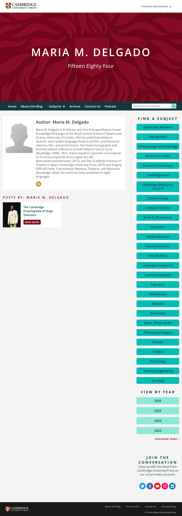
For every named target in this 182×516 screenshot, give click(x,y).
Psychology (158, 361)
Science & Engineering (158, 371)
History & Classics (158, 246)
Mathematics (158, 294)
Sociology (157, 380)
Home (12, 106)
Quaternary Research (157, 127)
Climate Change (157, 198)
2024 (157, 420)
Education (158, 227)
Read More (32, 222)
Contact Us (92, 106)
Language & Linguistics (157, 265)
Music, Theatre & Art (158, 323)
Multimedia (157, 313)
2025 (157, 411)
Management (158, 137)
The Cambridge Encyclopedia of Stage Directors (38, 211)
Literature (158, 285)
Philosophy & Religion (158, 332)
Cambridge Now (158, 175)
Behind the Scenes (157, 156)
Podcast (110, 106)
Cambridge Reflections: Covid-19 (157, 187)
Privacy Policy (169, 506)
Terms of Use (133, 506)
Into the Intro (158, 256)
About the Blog (31, 106)
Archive (74, 106)
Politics (158, 352)
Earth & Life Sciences (158, 217)
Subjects (55, 106)
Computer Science (158, 208)
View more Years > (167, 439)
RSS (38, 184)
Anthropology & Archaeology (158, 146)
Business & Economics (158, 166)
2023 (157, 430)
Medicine (158, 304)
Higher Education (158, 237)
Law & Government (158, 275)
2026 (157, 401)
